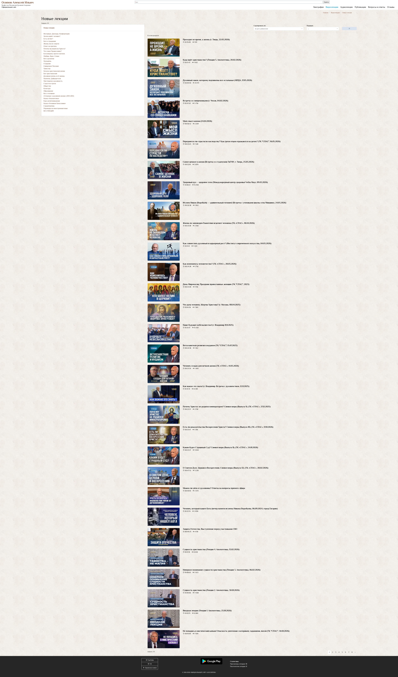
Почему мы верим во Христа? (55, 49)
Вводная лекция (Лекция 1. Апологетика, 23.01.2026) (207, 610)
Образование (48, 91)
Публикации (360, 7)
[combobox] (279, 28)
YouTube (150, 660)
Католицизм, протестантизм (54, 54)
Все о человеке (49, 93)
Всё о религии (49, 59)
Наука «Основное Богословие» (55, 103)
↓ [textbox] (308, 29)
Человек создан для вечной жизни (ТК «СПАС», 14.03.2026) (211, 366)
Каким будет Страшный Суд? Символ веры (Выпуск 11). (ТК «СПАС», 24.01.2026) (220, 447)
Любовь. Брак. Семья (51, 56)
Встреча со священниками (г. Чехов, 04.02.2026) (205, 101)
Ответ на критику (50, 46)
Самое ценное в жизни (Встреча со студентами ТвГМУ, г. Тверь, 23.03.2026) (218, 162)
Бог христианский (50, 74)
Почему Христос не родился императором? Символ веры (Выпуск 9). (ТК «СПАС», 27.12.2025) (227, 406)
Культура (47, 88)
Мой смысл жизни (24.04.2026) (197, 121)
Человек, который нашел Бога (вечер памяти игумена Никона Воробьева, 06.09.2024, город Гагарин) (230, 508)
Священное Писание (51, 66)
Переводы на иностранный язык (56, 108)
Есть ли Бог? (48, 39)
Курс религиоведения (52, 101)
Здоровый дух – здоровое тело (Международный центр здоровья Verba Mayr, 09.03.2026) (225, 182)
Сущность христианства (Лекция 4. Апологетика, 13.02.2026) (211, 549)
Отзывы (390, 7)
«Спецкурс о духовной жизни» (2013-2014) (59, 96)
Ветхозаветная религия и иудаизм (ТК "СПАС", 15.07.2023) (210, 345)
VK (150, 664)
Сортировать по (260, 26)
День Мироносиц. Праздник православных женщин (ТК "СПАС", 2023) (216, 284)
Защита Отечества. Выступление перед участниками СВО (210, 529)
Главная (325, 12)
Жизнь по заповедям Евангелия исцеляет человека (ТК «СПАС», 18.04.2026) (219, 223)
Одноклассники (150, 668)
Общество (47, 86)
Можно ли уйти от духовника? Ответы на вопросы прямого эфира (214, 488)
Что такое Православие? (53, 51)
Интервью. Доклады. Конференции (57, 34)
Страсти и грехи (50, 83)
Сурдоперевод (49, 106)
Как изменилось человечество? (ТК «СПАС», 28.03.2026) (209, 264)
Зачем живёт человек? (52, 36)
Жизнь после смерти (51, 44)
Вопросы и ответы (376, 7)
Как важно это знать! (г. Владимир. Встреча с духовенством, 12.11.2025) (216, 386)
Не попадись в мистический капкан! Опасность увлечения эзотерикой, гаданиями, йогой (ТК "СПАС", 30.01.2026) (236, 631)
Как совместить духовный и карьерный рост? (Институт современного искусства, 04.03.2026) (227, 243)
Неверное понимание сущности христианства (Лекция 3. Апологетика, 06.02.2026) (221, 570)
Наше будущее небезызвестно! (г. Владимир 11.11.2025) (208, 325)
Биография (318, 7)
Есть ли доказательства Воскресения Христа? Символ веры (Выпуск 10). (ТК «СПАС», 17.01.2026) (228, 427)
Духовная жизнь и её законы (54, 76)
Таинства (47, 69)
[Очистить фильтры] (349, 28)
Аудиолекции (346, 7)
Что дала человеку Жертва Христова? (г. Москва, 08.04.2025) (211, 305)
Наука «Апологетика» (51, 98)
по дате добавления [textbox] (261, 29)
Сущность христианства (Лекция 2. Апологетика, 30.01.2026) (211, 590)
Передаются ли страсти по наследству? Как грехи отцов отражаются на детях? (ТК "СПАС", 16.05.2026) (231, 141)
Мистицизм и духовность (53, 81)
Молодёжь (47, 61)
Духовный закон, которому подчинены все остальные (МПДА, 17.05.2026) (217, 80)
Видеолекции (332, 7)
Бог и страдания (50, 41)
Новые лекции (49, 28)
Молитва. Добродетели (52, 79)
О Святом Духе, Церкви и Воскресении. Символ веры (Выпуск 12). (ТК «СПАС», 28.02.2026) (225, 468)
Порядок (310, 26)
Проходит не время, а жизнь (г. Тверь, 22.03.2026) (206, 39)
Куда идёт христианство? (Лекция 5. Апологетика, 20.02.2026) (212, 60)
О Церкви (47, 64)
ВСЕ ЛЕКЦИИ (49, 111)
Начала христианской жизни (54, 71)
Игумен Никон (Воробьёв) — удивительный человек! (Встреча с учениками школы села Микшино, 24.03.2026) (234, 203)
